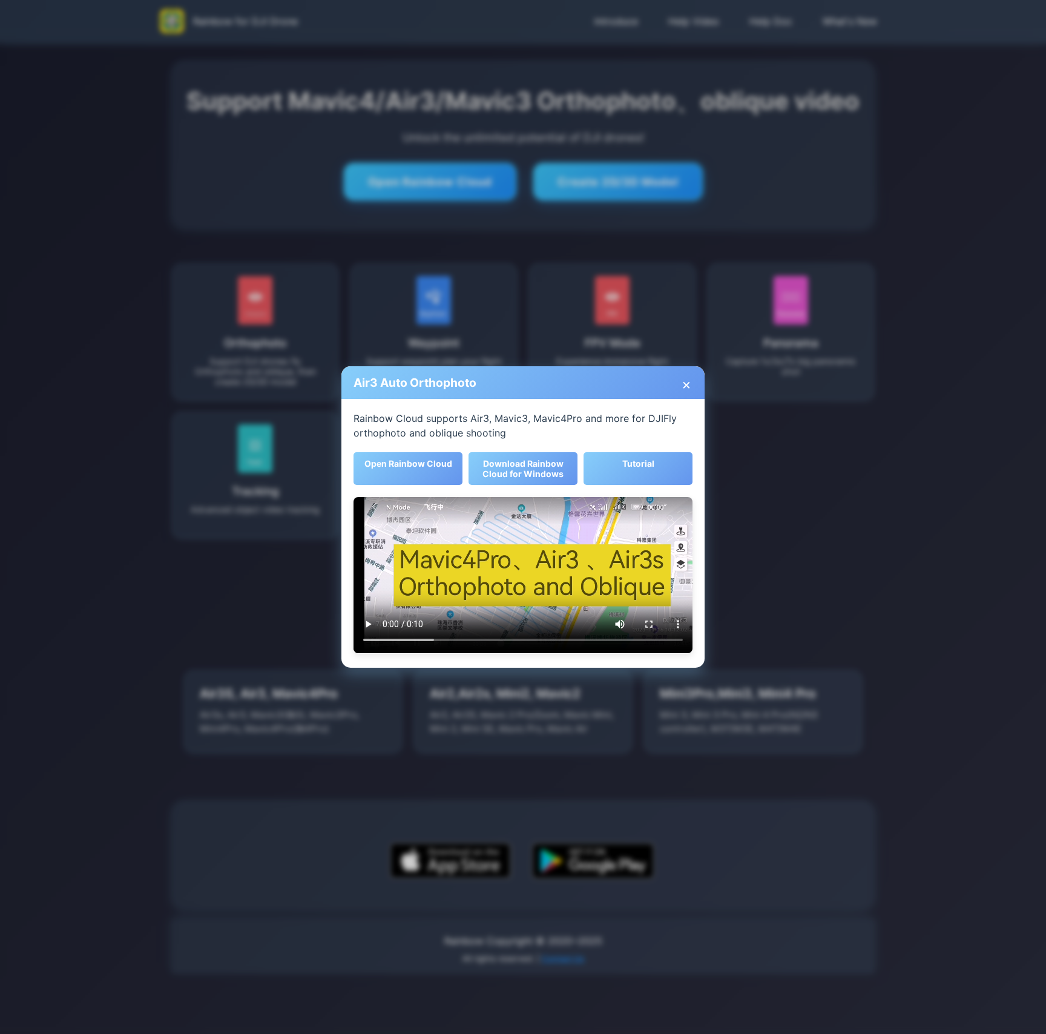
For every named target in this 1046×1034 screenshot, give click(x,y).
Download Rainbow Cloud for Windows (523, 468)
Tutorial (638, 463)
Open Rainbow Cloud (408, 463)
